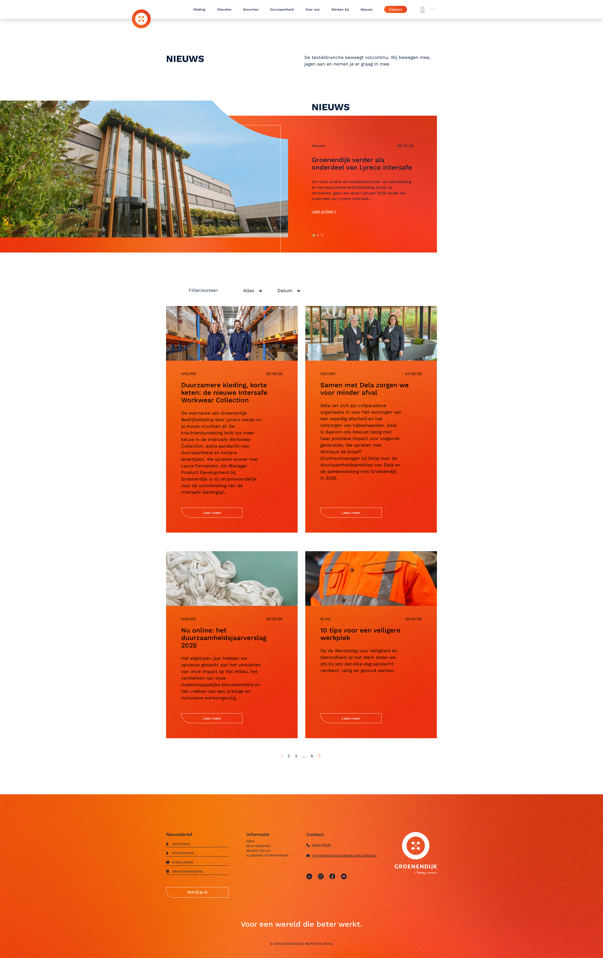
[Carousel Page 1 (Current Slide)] (314, 235)
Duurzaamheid (282, 9)
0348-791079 (321, 845)
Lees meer (211, 512)
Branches (250, 9)
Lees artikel (323, 211)
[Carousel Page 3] (322, 235)
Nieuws (366, 9)
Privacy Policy (258, 850)
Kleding (199, 9)
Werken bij (340, 9)
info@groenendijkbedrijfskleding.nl (344, 855)
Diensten (224, 9)
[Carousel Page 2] (318, 235)
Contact (395, 9)
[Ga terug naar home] (141, 18)
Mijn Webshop (258, 846)
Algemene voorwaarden (267, 855)
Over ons (313, 9)
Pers (250, 841)
